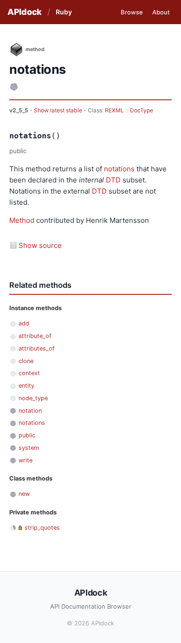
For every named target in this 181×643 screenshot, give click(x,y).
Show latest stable (59, 110)
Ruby (64, 12)
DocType (141, 110)
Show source (40, 245)
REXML (114, 110)
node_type (33, 398)
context (29, 373)
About (161, 12)
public (27, 435)
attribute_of (35, 335)
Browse (132, 12)
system (29, 447)
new (24, 493)
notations (119, 168)
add (24, 323)
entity (26, 385)
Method (21, 220)
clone (26, 360)
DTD (113, 179)
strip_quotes (42, 527)
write (25, 460)
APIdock (24, 12)
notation (30, 410)
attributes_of (37, 348)
